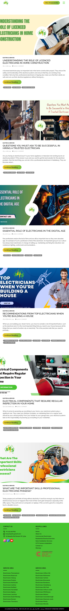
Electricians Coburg (9, 578)
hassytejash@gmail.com (13, 534)
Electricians (16, 87)
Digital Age (7, 255)
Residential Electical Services (45, 538)
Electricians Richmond (43, 575)
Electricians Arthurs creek (44, 590)
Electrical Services (8, 57)
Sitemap (38, 548)
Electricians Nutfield (9, 587)
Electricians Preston (9, 580)
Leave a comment (19, 66)
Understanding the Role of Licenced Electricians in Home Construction (26, 61)
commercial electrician (11, 340)
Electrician (7, 87)
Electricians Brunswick (43, 580)
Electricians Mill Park (42, 587)
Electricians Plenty (42, 601)
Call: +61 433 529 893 (51, 2)
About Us (38, 534)
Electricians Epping (9, 592)
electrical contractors (11, 427)
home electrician (57, 427)
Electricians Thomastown (11, 573)
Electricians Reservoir (10, 575)
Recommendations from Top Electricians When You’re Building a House (33, 314)
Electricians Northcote (10, 582)
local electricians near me (57, 515)
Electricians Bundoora (43, 582)
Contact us (39, 545)
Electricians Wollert (42, 594)
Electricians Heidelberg (43, 585)
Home (37, 531)
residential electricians (11, 430)
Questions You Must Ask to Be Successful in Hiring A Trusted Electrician (31, 146)
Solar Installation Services (44, 541)
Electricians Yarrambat (10, 590)
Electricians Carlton (42, 578)
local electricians (9, 342)
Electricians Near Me (28, 515)
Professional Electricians (11, 517)
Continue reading (12, 82)
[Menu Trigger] (64, 2)
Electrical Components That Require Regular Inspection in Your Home (32, 402)
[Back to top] (66, 604)
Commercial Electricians (43, 536)
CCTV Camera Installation (44, 543)
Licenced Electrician (28, 87)
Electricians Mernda (42, 604)
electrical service (18, 255)
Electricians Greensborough (44, 597)
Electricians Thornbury (10, 601)
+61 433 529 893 (11, 531)
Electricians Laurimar (10, 594)
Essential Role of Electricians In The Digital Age (34, 231)
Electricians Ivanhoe (9, 585)
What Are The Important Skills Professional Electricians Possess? (31, 489)
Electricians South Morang (11, 597)
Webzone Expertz (58, 609)
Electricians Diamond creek (44, 599)
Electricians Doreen (9, 599)
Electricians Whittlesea (43, 592)
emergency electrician (58, 340)
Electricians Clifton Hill (43, 573)
